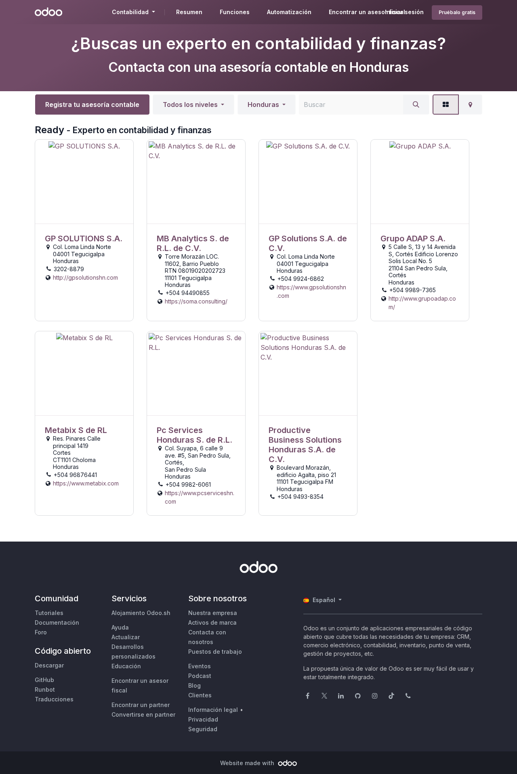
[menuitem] (189, 12)
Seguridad (202, 729)
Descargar (49, 665)
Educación (126, 666)
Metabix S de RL (76, 430)
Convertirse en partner (143, 714)
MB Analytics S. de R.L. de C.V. (193, 243)
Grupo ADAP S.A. (413, 238)
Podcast (199, 675)
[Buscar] (416, 104)
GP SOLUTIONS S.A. (83, 238)
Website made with (248, 762)
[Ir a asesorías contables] (84, 182)
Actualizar (125, 637)
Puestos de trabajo (215, 651)
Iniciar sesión (404, 11)
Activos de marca (212, 622)
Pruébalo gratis (457, 12)
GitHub (44, 679)
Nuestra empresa (212, 612)
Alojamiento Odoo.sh (140, 612)
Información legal (213, 709)
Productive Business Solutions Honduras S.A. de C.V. (305, 444)
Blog (194, 685)
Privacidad (203, 719)
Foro (41, 632)
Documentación (57, 622)
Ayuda (120, 627)
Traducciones (54, 699)
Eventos (199, 666)
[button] (193, 104)
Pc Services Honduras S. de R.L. (194, 435)
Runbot (45, 689)
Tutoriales (49, 612)
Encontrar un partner (140, 704)
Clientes (200, 695)
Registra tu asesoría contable (92, 104)
